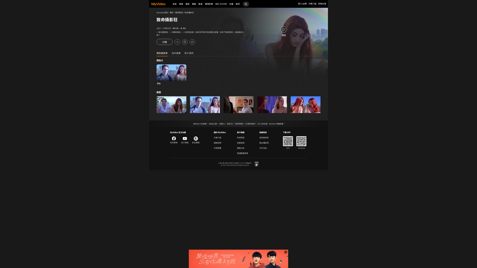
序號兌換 (322, 3)
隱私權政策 (264, 142)
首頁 (175, 3)
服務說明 (217, 142)
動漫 (200, 3)
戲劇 (194, 3)
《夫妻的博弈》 (250, 123)
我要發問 (240, 142)
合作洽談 (263, 148)
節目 (238, 3)
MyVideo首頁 (162, 12)
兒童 (231, 3)
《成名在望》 (213, 123)
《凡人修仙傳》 (263, 123)
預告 (159, 83)
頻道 (181, 3)
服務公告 (240, 148)
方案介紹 (312, 3)
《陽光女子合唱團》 (199, 123)
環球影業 (209, 3)
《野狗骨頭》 (239, 123)
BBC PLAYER (221, 3)
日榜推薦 (217, 148)
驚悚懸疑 (179, 12)
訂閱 (164, 42)
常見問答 (240, 137)
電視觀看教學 (242, 153)
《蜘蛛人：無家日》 (226, 123)
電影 (188, 3)
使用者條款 (264, 137)
